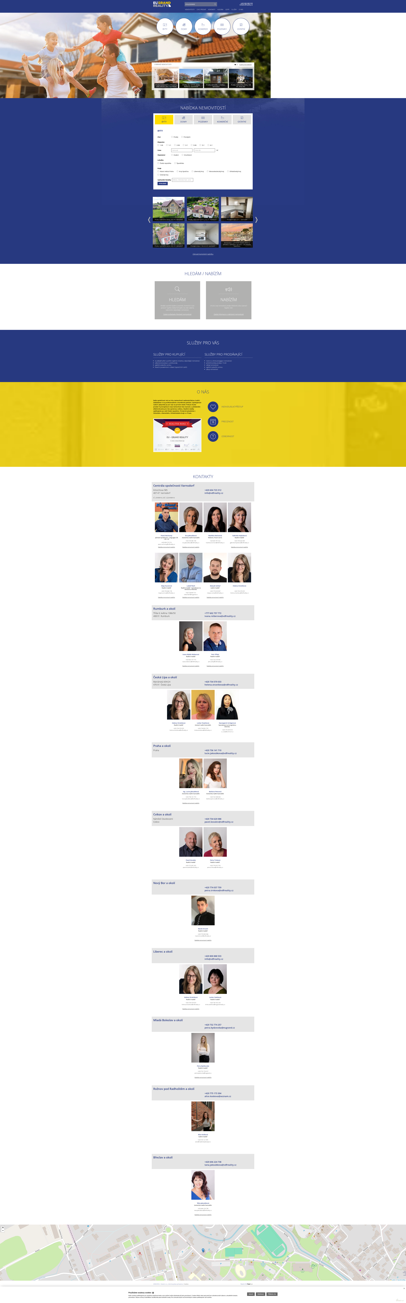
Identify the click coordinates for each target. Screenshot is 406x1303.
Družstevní (188, 155)
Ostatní (242, 121)
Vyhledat (215, 4)
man (250, 1284)
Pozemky (203, 121)
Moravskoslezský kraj (216, 171)
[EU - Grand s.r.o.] (163, 4)
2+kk (178, 145)
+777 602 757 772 (213, 613)
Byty (164, 121)
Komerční (222, 121)
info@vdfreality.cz (246, 5)
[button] (203, 1250)
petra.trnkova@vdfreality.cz (219, 890)
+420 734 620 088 (213, 818)
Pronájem (186, 137)
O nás (241, 9)
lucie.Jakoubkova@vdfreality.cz (221, 753)
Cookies (186, 1284)
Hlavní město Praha (166, 171)
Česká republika (165, 163)
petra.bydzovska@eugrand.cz (220, 1027)
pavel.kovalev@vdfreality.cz (219, 821)
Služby (234, 9)
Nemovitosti (190, 9)
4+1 (211, 145)
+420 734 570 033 (213, 681)
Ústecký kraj (163, 175)
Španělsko (180, 163)
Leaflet (393, 1280)
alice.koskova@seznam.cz (218, 1096)
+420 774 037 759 (213, 887)
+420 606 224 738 (213, 1161)
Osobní (176, 155)
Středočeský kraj (235, 171)
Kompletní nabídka (245, 65)
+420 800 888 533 (246, 3)
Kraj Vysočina (184, 171)
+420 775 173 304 (213, 1093)
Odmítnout (260, 1294)
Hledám (220, 9)
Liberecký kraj (199, 171)
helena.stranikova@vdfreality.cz (221, 684)
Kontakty (211, 9)
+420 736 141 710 (213, 750)
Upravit (251, 1294)
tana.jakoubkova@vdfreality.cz (220, 1164)
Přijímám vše (272, 1294)
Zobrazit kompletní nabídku (203, 254)
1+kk (161, 145)
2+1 (186, 145)
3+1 (203, 145)
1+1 (169, 145)
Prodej (175, 137)
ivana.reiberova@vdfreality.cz (220, 616)
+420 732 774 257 (213, 1024)
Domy (183, 121)
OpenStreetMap (401, 1280)
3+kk (194, 145)
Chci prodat (201, 9)
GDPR (227, 9)
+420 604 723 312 (213, 490)
